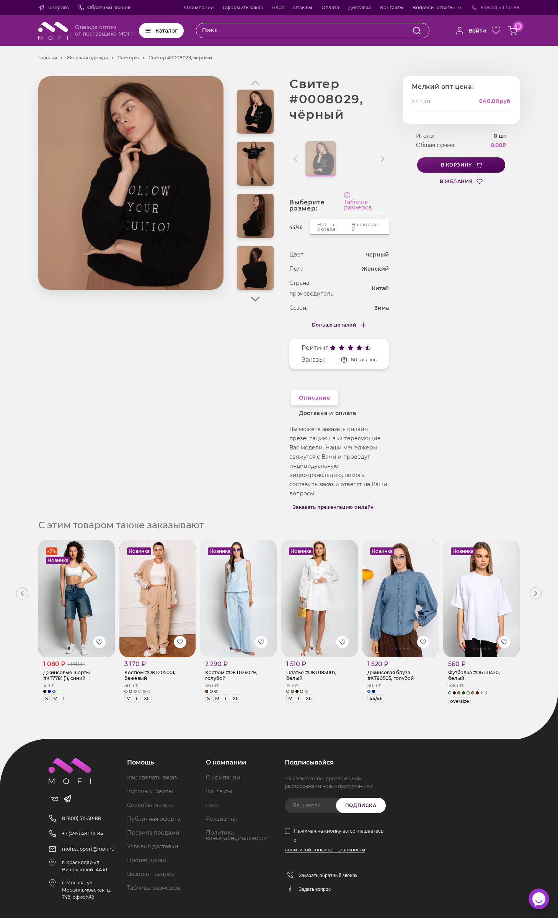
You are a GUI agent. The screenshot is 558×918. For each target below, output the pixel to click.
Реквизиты (221, 818)
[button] (255, 299)
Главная (47, 57)
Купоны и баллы (150, 791)
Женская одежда (87, 57)
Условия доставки (152, 846)
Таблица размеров (358, 205)
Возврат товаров (151, 874)
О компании (199, 7)
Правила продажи (153, 832)
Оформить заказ (243, 7)
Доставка (359, 7)
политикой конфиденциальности (325, 850)
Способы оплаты (150, 805)
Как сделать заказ (152, 777)
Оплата (330, 7)
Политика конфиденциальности (237, 835)
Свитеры (128, 57)
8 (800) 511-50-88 (500, 7)
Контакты (391, 7)
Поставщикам (146, 860)
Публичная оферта (153, 818)
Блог (278, 7)
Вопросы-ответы (433, 7)
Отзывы (302, 7)
